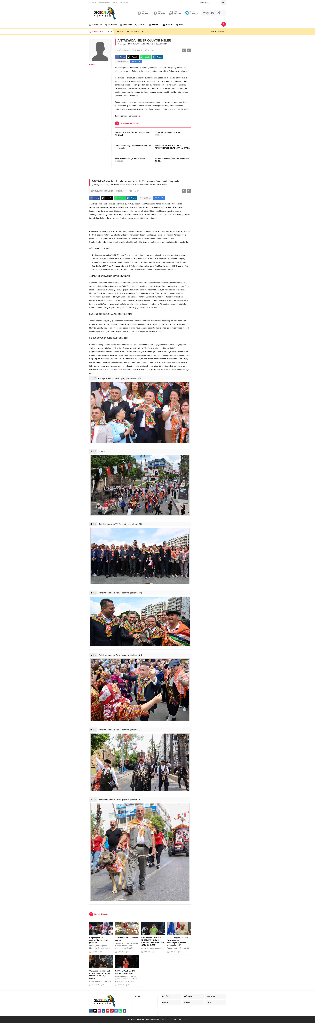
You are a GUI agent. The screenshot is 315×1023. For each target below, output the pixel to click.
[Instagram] (99, 1011)
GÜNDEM (112, 185)
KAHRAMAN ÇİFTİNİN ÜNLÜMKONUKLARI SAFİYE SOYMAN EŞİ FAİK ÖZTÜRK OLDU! (153, 941)
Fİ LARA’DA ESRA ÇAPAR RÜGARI (130, 158)
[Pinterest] (112, 1011)
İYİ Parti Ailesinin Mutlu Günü (167, 132)
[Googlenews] (116, 1011)
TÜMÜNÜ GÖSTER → (218, 32)
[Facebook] (91, 1011)
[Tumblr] (124, 1011)
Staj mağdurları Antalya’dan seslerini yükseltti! (98, 940)
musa (92, 64)
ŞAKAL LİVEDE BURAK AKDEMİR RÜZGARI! (125, 972)
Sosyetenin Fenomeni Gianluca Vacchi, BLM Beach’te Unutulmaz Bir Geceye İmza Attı (151, 32)
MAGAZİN (120, 185)
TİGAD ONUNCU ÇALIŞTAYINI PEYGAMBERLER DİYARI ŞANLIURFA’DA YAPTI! (172, 148)
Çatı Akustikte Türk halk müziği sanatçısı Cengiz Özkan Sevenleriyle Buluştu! (99, 975)
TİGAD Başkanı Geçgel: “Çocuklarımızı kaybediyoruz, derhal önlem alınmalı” (177, 941)
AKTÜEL (105, 185)
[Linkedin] (103, 1011)
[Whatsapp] (120, 1011)
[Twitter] (95, 1011)
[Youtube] (107, 1011)
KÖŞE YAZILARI (133, 44)
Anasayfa (123, 44)
